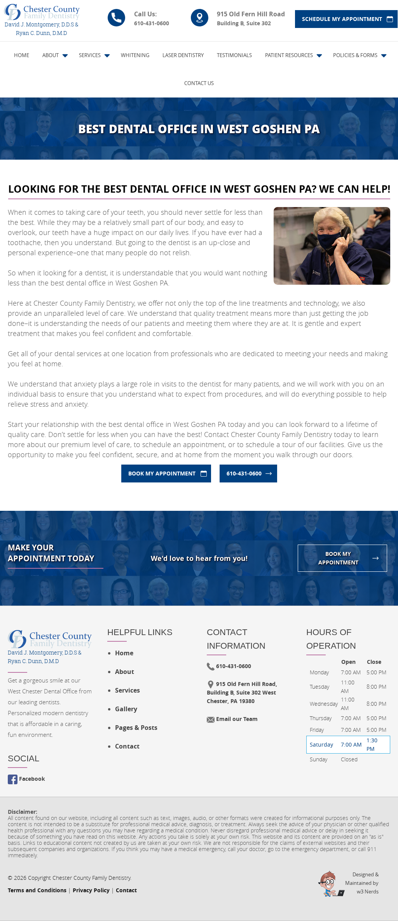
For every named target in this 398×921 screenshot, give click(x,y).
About (124, 671)
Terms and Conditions (37, 890)
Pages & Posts (136, 727)
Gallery (126, 709)
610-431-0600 (244, 473)
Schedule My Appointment (342, 19)
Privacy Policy (91, 890)
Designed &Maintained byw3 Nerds (362, 883)
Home (124, 653)
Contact (127, 746)
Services (127, 690)
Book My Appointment (162, 473)
